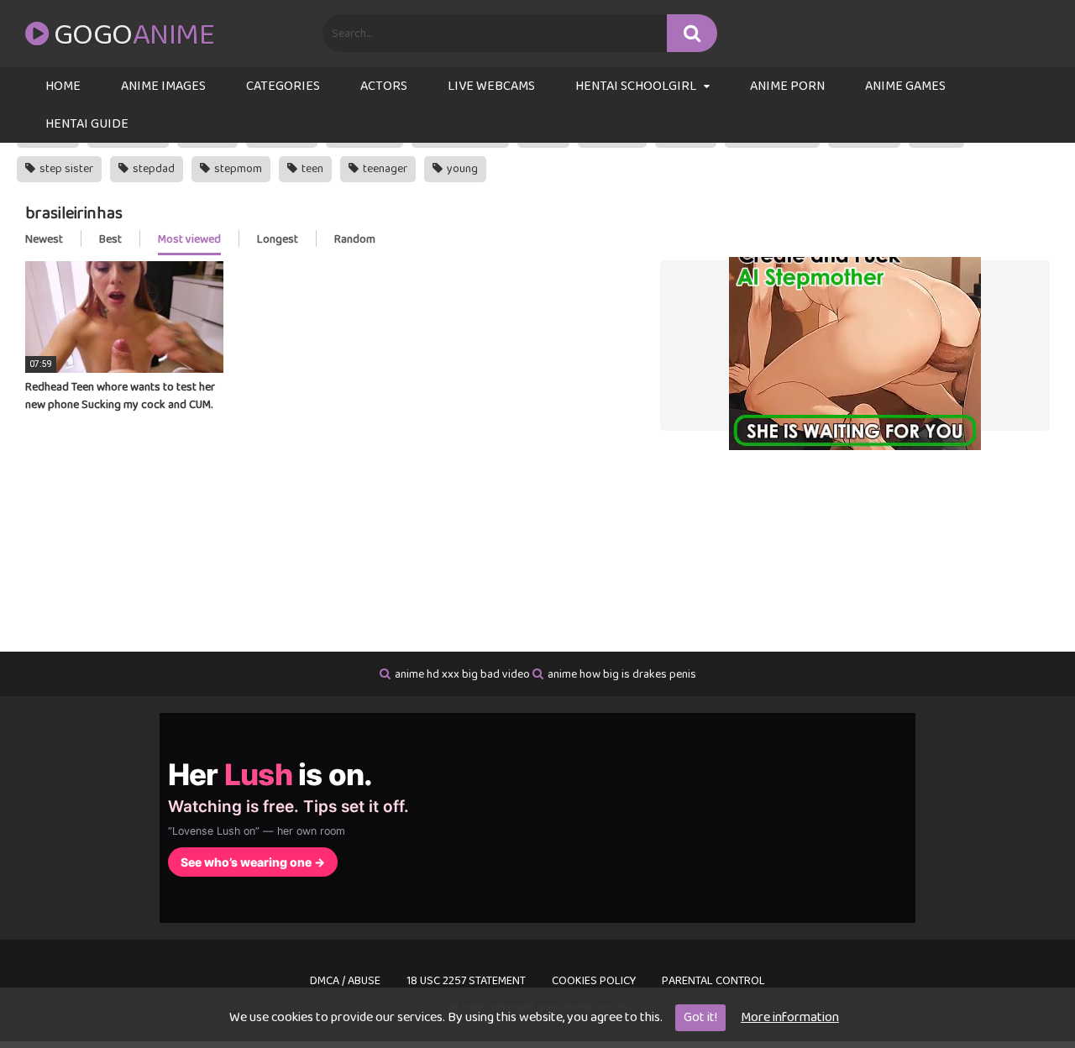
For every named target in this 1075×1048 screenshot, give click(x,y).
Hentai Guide (86, 123)
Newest (44, 239)
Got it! (700, 1017)
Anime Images (163, 86)
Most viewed (189, 239)
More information (790, 1017)
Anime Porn (787, 86)
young (461, 169)
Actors (383, 86)
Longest (277, 239)
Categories (283, 86)
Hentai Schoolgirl (635, 86)
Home (63, 86)
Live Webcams (491, 86)
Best (110, 239)
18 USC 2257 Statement (466, 981)
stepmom (237, 169)
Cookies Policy (594, 981)
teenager (383, 169)
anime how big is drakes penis (622, 674)
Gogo (134, 35)
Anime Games (905, 86)
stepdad (152, 169)
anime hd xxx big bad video (462, 674)
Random (354, 239)
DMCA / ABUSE (345, 981)
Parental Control (713, 981)
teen (311, 169)
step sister (65, 169)
